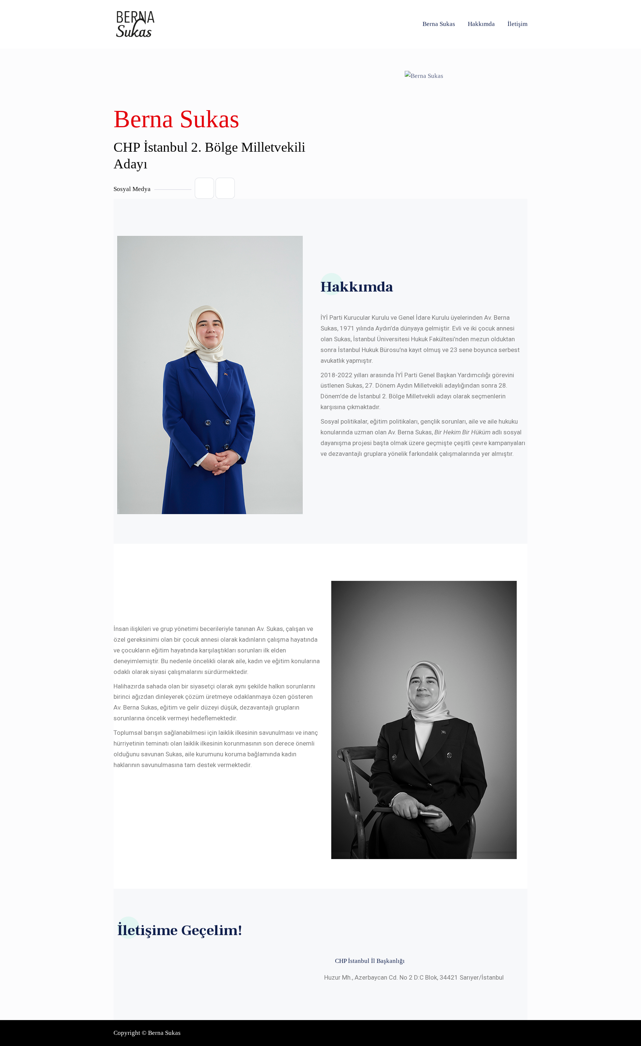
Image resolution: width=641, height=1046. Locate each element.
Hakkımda (481, 23)
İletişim (517, 23)
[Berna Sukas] (134, 24)
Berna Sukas (439, 23)
